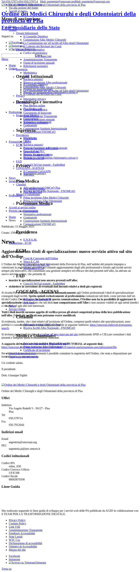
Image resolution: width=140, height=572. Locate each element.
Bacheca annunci (33, 144)
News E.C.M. (31, 261)
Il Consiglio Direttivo (35, 84)
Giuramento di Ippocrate (37, 112)
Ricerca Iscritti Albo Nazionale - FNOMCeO (49, 327)
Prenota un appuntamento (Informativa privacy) (50, 157)
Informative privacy (34, 173)
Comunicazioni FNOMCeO (39, 224)
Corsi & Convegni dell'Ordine (40, 258)
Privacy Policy (17, 520)
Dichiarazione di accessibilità (25, 543)
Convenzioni (30, 211)
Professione (15, 195)
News (12, 305)
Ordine (13, 68)
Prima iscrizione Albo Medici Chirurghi (46, 343)
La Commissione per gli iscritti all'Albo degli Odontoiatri (56, 90)
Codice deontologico (35, 109)
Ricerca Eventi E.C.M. (36, 264)
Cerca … (40, 55)
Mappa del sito (17, 549)
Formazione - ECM (20, 243)
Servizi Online (17, 309)
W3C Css (14, 539)
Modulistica (30, 138)
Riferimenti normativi (35, 122)
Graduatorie (30, 217)
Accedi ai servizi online (22, 353)
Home (12, 65)
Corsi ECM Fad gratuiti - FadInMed (44, 283)
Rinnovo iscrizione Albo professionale (45, 147)
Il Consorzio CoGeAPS (37, 299)
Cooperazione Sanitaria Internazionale (45, 220)
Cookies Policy (17, 523)
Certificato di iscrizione (36, 350)
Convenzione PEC (34, 151)
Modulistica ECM (33, 268)
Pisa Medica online (34, 188)
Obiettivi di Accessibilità (23, 546)
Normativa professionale (37, 214)
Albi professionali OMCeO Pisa (41, 324)
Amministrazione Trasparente (40, 116)
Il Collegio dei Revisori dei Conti (42, 94)
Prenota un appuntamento (38, 154)
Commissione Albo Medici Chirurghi (44, 87)
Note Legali (15, 536)
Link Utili (14, 526)
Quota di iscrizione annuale (39, 119)
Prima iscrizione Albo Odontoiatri (42, 346)
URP (26, 141)
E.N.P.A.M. (30, 239)
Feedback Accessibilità (22, 533)
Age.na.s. (28, 302)
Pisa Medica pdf (32, 192)
